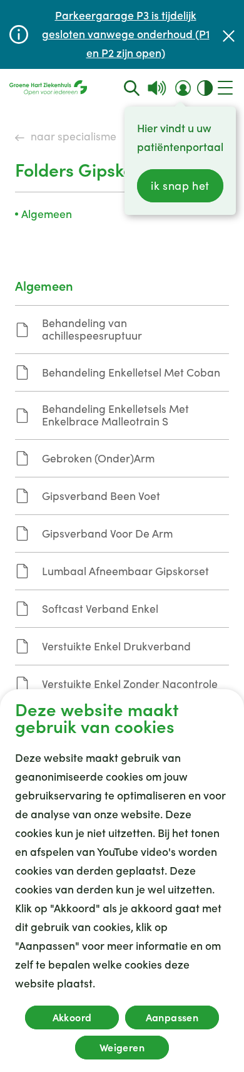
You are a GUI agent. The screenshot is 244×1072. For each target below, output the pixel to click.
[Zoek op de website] (132, 88)
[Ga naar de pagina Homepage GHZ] (48, 88)
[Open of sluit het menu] (225, 87)
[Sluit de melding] (229, 35)
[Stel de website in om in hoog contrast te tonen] (205, 88)
